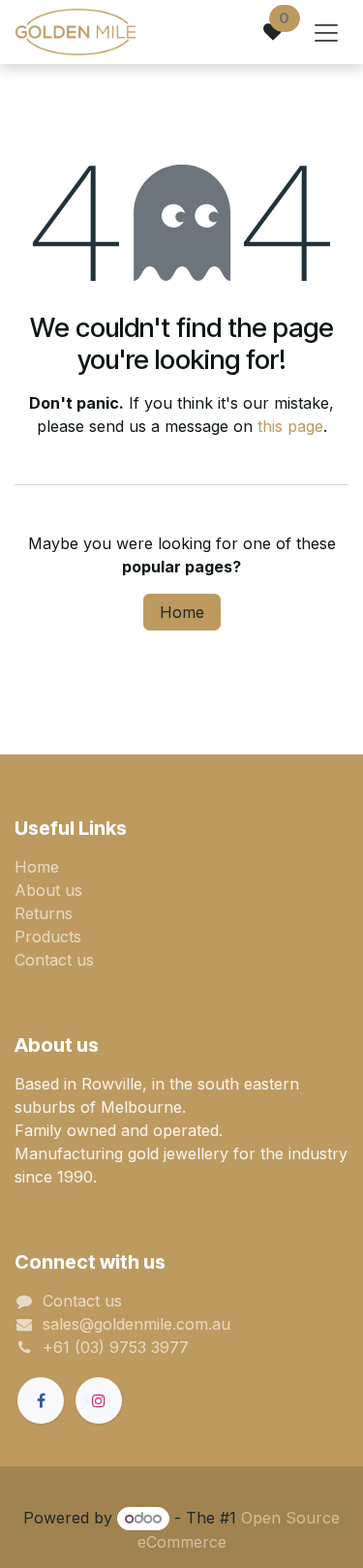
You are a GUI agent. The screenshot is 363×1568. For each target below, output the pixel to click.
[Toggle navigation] (326, 32)
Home (182, 612)
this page (290, 426)
